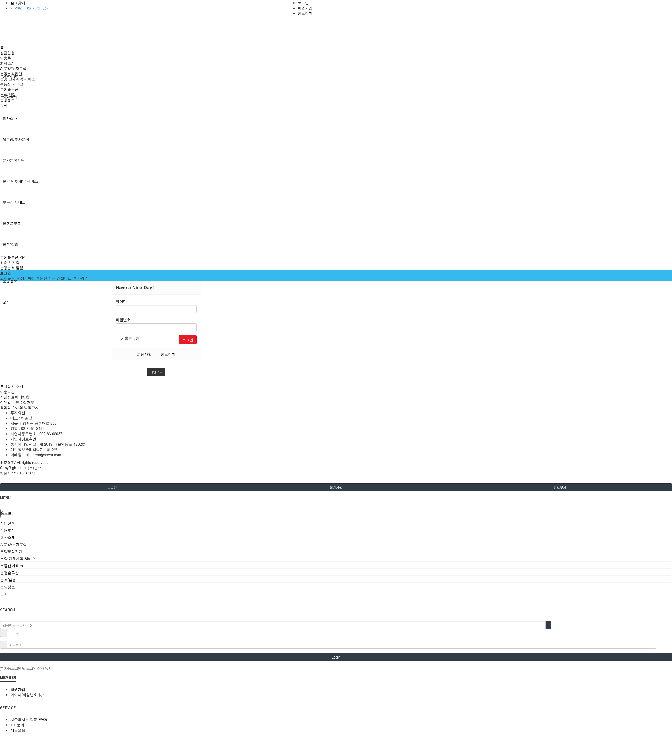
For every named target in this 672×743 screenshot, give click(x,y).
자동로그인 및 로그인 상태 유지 (27, 668)
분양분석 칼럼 (11, 267)
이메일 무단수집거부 (17, 402)
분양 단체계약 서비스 (20, 181)
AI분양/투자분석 (16, 139)
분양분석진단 (14, 160)
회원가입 (305, 7)
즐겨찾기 (17, 2)
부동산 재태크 (14, 202)
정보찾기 (305, 13)
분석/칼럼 (10, 244)
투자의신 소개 (11, 386)
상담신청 (7, 52)
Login (336, 657)
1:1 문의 (17, 724)
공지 (6, 301)
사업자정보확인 (23, 438)
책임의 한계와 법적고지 (19, 407)
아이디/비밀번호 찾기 (28, 694)
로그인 (303, 2)
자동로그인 (130, 338)
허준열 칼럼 (9, 262)
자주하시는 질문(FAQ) (28, 719)
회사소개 (10, 118)
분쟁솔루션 (12, 223)
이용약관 (7, 391)
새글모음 (17, 730)
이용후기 (7, 57)
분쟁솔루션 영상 (13, 257)
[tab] (336, 523)
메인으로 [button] (156, 372)
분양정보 (10, 280)
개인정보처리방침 (14, 396)
